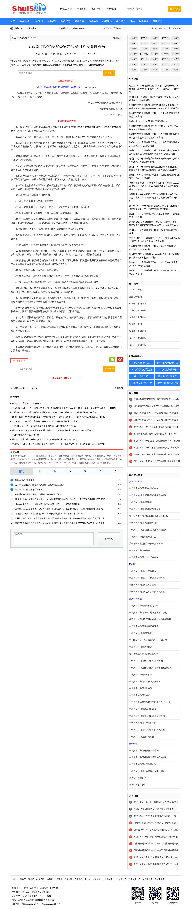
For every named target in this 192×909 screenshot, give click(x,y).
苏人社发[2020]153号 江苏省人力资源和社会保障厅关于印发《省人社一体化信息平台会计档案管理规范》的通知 (64, 408)
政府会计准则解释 (137, 338)
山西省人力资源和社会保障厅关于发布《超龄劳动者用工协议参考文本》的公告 (49, 513)
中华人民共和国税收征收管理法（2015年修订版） (157, 809)
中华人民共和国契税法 (139, 695)
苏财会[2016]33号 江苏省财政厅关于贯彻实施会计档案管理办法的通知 (44, 426)
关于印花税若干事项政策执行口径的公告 (148, 640)
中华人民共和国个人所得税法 (142, 585)
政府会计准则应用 (137, 331)
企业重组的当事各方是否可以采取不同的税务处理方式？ (39, 494)
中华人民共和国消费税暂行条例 (144, 523)
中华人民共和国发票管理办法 (142, 764)
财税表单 (143, 21)
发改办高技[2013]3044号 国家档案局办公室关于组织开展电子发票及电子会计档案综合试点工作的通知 (59, 444)
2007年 (165, 49)
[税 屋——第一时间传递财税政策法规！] (28, 13)
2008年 (175, 49)
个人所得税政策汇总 (141, 369)
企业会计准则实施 (137, 317)
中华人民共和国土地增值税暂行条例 (146, 661)
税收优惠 (65, 21)
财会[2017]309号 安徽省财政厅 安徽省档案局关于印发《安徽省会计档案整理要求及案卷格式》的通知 (59, 417)
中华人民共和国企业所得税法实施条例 (147, 578)
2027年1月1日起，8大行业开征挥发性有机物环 (128, 28)
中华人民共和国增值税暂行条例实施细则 (148, 495)
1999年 (133, 43)
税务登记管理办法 (137, 778)
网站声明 (34, 888)
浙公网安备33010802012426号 (25, 904)
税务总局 (40, 879)
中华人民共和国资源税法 (140, 647)
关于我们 (24, 888)
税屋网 (15, 888)
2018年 (133, 64)
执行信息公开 (120, 879)
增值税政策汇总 (141, 363)
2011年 (165, 54)
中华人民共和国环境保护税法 (142, 723)
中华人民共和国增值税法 (140, 502)
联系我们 (44, 888)
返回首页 (117, 38)
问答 (132, 21)
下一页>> (76, 378)
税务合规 (79, 21)
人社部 (49, 879)
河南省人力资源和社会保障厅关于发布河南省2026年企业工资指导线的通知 (47, 504)
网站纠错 (54, 888)
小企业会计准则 (136, 290)
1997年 (165, 38)
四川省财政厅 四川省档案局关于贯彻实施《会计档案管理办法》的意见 (45, 421)
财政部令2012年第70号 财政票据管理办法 (148, 121)
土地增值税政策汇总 (141, 383)
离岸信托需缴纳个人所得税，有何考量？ (170, 28)
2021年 (165, 64)
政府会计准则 (135, 324)
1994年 (133, 38)
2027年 (175, 70)
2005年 (144, 49)
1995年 (144, 38)
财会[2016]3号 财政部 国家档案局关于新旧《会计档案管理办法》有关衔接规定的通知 (51, 430)
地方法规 (38, 21)
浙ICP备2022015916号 (50, 904)
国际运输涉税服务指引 (24, 480)
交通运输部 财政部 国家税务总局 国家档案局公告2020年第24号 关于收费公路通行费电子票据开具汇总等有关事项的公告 (154, 186)
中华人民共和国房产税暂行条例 (144, 606)
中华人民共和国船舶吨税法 (141, 737)
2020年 (155, 64)
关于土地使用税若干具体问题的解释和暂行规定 (151, 619)
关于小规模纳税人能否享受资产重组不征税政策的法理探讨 (40, 485)
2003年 (175, 43)
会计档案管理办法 (27, 93)
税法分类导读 (141, 376)
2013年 (133, 59)
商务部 (31, 879)
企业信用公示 (134, 879)
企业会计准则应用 (137, 304)
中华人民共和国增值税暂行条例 (144, 488)
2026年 (165, 70)
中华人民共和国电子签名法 (106, 288)
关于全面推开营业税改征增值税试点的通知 (149, 516)
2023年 (133, 70)
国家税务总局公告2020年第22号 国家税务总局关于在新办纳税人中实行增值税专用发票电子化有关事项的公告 (154, 197)
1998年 (175, 38)
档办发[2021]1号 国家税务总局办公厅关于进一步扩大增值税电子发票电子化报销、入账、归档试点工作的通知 (154, 89)
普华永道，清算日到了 (74, 28)
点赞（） (22, 361)
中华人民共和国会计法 (89, 127)
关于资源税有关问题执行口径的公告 (146, 654)
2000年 (144, 43)
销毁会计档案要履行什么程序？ (26, 403)
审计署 (87, 879)
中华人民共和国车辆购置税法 (142, 537)
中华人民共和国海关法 (139, 550)
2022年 (175, 64)
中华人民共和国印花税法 (140, 633)
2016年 (165, 59)
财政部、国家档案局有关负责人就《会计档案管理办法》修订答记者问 (44, 439)
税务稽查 (93, 21)
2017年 (175, 59)
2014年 (144, 59)
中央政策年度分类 (167, 369)
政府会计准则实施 (137, 345)
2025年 (155, 70)
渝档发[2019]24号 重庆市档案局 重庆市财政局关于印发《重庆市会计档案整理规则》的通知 (54, 412)
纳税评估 (107, 21)
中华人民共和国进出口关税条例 (144, 557)
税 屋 (44, 54)
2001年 (155, 43)
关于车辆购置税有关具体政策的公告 (146, 543)
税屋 (14, 38)
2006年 (155, 49)
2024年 (144, 70)
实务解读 (52, 21)
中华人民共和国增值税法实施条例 (145, 509)
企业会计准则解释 (137, 310)
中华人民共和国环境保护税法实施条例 (147, 730)
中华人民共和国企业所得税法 (142, 571)
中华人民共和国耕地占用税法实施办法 (147, 716)
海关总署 (68, 879)
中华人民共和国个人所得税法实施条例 (147, 592)
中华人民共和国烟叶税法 (140, 688)
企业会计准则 (135, 297)
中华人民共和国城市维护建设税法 (145, 626)
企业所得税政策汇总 (167, 363)
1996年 (155, 38)
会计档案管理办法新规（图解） (26, 435)
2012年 (175, 54)
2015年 (33, 38)
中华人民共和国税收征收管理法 (144, 750)
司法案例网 (159, 879)
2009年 (133, 54)
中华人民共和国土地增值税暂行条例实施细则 (150, 668)
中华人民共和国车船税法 (140, 675)
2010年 (155, 54)
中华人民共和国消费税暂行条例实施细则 (148, 530)
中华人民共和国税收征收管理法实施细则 (148, 757)
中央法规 (24, 21)
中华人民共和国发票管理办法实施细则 (147, 771)
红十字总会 (107, 879)
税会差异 (121, 21)
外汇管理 (96, 879)
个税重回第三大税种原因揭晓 (32, 28)
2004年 (133, 49)
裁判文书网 (147, 879)
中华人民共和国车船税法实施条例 (145, 681)
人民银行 (78, 879)
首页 (12, 21)
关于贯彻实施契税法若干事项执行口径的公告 (150, 702)
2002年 (165, 43)
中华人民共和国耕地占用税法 (142, 709)
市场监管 (58, 879)
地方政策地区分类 (167, 376)
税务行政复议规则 (137, 785)
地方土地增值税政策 (167, 383)
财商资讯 (157, 21)
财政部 (23, 879)
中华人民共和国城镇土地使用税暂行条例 (148, 612)
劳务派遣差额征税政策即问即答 (28, 489)
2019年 (144, 64)
